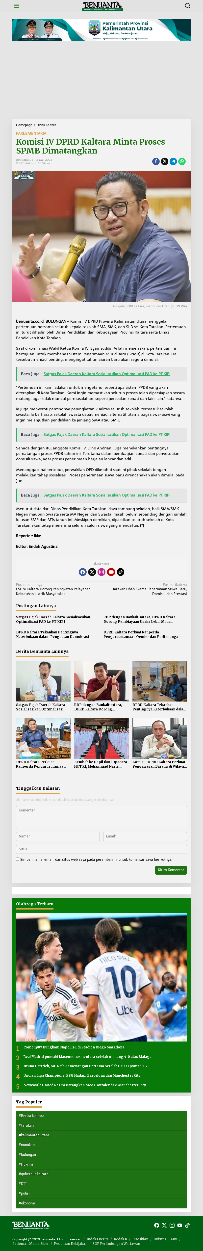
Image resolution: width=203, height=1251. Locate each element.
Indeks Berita (98, 1239)
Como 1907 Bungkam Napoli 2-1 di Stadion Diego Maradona (74, 1047)
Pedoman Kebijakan (70, 1244)
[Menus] (16, 6)
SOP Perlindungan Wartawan (116, 1244)
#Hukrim (26, 1164)
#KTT (23, 1184)
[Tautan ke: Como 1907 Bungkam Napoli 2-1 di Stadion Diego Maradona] (101, 977)
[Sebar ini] (156, 161)
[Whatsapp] (182, 161)
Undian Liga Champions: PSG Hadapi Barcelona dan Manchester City (82, 1075)
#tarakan (26, 1125)
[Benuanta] (102, 5)
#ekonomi (27, 1203)
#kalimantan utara (34, 1135)
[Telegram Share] (173, 161)
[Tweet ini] (164, 161)
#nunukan (27, 1145)
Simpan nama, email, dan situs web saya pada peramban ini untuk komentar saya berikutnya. (96, 860)
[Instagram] (101, 572)
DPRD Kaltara (25, 163)
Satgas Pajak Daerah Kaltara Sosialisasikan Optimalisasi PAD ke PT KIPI (53, 619)
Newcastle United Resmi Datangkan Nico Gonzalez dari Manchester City (85, 1085)
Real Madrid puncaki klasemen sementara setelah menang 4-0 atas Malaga (88, 1057)
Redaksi (120, 1239)
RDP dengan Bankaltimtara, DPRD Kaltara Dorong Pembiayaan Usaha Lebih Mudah (139, 619)
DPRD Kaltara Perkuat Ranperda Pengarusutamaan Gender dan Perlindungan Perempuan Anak (141, 634)
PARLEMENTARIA (31, 133)
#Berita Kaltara (31, 1116)
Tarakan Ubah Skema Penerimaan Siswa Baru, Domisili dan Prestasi (150, 589)
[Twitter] (92, 572)
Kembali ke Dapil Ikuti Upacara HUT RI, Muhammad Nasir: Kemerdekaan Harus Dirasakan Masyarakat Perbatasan (100, 764)
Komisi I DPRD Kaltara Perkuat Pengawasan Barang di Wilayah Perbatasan (159, 764)
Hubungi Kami (165, 1239)
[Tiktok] (120, 572)
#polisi (24, 1193)
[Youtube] (111, 572)
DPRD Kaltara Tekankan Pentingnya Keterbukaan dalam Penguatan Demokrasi (52, 634)
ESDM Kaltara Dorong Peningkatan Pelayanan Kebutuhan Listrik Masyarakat (53, 589)
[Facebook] (83, 572)
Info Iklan (140, 1239)
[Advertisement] (101, 82)
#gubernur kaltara (34, 1174)
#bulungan (27, 1155)
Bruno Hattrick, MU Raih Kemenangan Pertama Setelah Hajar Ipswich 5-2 (86, 1066)
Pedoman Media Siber (30, 1244)
